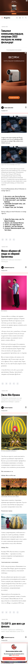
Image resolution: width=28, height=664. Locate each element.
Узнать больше (15, 655)
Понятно (14, 658)
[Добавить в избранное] (26, 107)
